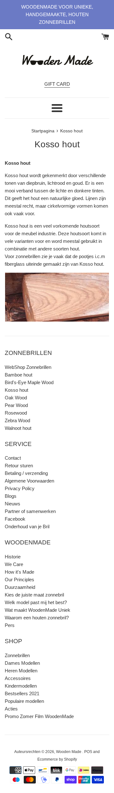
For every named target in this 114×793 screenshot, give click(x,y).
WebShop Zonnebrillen (28, 367)
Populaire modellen (24, 701)
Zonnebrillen (17, 655)
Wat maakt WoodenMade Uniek (37, 610)
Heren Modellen (21, 670)
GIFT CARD (57, 84)
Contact (13, 458)
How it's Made (19, 572)
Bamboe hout (18, 374)
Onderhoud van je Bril (27, 526)
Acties (11, 708)
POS (88, 752)
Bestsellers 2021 (22, 693)
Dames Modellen (22, 663)
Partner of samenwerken (30, 511)
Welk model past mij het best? (36, 602)
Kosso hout (16, 390)
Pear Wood (16, 405)
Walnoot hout (18, 428)
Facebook (15, 519)
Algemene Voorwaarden (29, 480)
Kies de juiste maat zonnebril (34, 594)
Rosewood (16, 413)
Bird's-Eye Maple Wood (29, 382)
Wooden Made (69, 752)
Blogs (10, 496)
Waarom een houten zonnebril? (37, 617)
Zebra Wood (17, 420)
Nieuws (12, 503)
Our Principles (19, 579)
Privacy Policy (20, 488)
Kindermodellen (21, 686)
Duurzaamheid (20, 587)
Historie (13, 556)
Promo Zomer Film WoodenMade (39, 716)
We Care (14, 564)
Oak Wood (16, 397)
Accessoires (18, 678)
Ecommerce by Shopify (57, 759)
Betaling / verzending (26, 473)
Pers (10, 625)
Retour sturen (19, 465)
